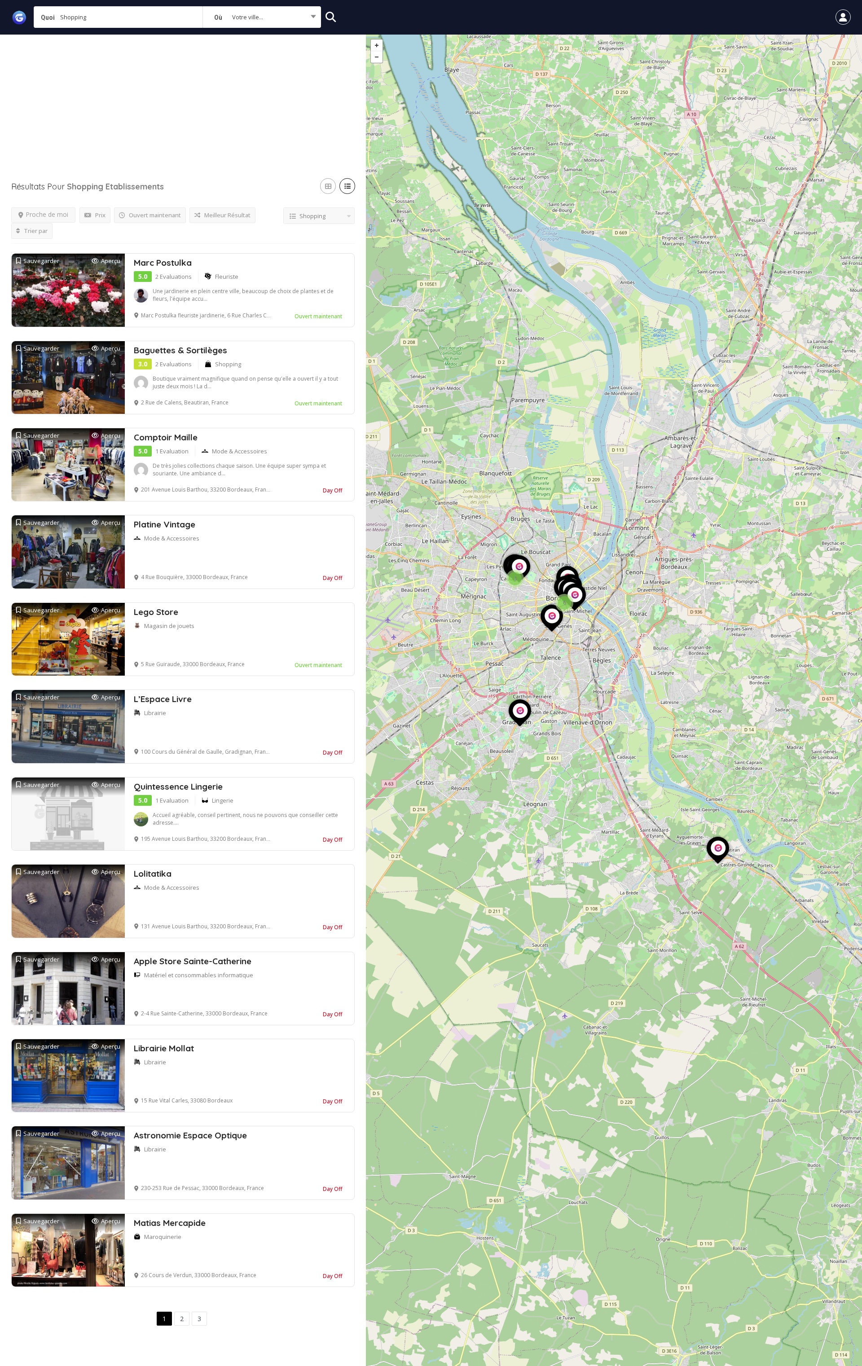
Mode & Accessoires (239, 451)
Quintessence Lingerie (178, 786)
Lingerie (222, 800)
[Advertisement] (182, 97)
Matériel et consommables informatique (198, 975)
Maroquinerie (162, 1237)
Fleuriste (226, 276)
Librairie (155, 713)
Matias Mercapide (170, 1222)
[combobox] (262, 17)
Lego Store (156, 611)
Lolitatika (153, 873)
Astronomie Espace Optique (190, 1135)
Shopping (228, 364)
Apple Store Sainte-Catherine (192, 961)
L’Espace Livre (163, 699)
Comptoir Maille (166, 437)
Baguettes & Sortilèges (180, 350)
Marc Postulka (163, 262)
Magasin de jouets (169, 626)
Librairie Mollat (164, 1048)
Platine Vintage (164, 524)
